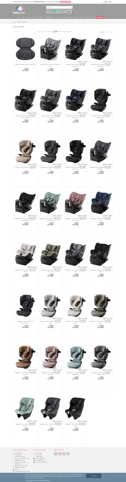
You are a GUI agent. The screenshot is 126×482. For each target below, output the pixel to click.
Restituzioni (18, 464)
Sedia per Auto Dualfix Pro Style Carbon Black (25, 116)
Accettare (94, 475)
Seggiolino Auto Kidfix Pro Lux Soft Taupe (75, 322)
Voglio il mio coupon (65, 1)
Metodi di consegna (20, 462)
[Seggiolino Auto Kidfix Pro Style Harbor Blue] (75, 357)
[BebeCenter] (19, 9)
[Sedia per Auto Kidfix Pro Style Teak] (25, 151)
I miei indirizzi (39, 456)
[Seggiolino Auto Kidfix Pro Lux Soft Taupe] (75, 305)
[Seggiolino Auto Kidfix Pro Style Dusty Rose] (50, 357)
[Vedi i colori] (82, 62)
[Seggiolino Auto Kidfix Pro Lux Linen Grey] (50, 305)
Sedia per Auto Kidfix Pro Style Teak (25, 167)
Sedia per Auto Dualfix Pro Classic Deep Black (75, 65)
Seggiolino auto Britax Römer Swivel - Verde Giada (50, 219)
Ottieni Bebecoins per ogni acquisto (21, 472)
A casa (58, 17)
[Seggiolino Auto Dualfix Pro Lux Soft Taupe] (25, 254)
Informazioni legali (20, 456)
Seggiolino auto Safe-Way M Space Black (75, 424)
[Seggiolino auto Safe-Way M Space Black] (75, 408)
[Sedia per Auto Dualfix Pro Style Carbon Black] (25, 100)
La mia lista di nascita (41, 462)
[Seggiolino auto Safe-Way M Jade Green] (25, 408)
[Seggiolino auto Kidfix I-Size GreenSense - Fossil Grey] (25, 305)
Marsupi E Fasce (37, 17)
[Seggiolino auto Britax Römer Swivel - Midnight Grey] (100, 151)
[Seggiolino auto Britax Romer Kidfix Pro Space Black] (75, 151)
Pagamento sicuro (20, 460)
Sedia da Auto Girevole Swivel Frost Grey (50, 65)
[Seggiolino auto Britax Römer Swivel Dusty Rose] (75, 203)
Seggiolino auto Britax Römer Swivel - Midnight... (101, 168)
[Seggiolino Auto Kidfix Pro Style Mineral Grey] (100, 357)
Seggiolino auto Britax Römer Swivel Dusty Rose (75, 219)
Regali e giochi (90, 17)
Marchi (69, 12)
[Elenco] (56, 32)
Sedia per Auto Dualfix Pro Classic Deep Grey (100, 65)
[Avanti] (110, 32)
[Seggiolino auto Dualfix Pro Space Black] (100, 254)
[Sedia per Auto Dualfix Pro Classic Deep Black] (75, 48)
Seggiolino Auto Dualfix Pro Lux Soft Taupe (25, 270)
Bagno (75, 17)
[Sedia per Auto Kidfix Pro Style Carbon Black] (100, 100)
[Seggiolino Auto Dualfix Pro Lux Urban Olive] (50, 254)
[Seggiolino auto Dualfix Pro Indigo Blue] (100, 203)
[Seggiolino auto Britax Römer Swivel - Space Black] (25, 203)
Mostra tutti (102, 32)
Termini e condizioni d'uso (22, 458)
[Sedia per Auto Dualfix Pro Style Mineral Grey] (50, 100)
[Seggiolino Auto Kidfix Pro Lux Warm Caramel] (25, 357)
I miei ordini (38, 454)
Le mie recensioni (40, 458)
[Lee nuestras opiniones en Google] (55, 11)
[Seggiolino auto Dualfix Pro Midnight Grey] (75, 254)
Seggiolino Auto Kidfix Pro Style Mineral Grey (100, 373)
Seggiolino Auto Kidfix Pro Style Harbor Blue (75, 373)
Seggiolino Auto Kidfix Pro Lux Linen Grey (50, 322)
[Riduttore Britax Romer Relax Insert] (25, 48)
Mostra (39, 31)
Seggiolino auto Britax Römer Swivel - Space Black (25, 219)
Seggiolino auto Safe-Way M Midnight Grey (50, 424)
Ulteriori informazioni (32, 480)
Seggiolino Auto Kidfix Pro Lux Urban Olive (100, 322)
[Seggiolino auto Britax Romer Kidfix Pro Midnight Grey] (50, 151)
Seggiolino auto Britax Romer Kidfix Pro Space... (75, 168)
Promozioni (100, 17)
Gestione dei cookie (44, 480)
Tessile (81, 17)
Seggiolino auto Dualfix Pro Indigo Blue (101, 219)
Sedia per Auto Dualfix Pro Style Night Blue (75, 116)
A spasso (28, 17)
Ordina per (17, 31)
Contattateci (18, 454)
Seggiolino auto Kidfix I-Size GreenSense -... (25, 322)
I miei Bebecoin (39, 460)
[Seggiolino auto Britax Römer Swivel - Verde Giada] (50, 203)
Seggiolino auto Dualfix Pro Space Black (101, 270)
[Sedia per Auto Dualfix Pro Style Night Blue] (75, 100)
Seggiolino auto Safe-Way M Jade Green (25, 424)
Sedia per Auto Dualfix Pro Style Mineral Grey (50, 116)
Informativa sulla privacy (21, 465)
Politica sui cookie (20, 467)
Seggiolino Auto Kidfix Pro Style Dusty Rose (50, 373)
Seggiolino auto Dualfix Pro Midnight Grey (75, 270)
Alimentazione (66, 17)
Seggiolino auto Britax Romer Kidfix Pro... (50, 168)
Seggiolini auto (49, 17)
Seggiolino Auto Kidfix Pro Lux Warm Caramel (25, 373)
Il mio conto (38, 452)
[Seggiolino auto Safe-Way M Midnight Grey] (50, 408)
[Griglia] (54, 32)
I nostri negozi (19, 452)
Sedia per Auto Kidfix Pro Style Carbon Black (101, 116)
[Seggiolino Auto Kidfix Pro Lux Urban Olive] (100, 305)
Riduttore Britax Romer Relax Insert (25, 64)
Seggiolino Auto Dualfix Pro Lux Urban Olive (50, 270)
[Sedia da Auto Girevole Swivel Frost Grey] (50, 48)
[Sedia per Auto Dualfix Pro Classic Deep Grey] (100, 48)
